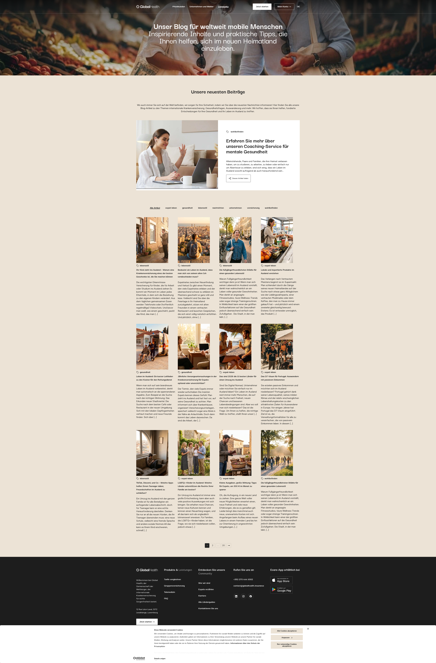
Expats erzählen (206, 589)
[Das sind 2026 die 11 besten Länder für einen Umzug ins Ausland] (235, 347)
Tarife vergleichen (172, 579)
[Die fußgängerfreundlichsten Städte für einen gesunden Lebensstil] (235, 240)
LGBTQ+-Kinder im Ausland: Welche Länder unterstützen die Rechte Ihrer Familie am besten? (195, 486)
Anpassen (286, 638)
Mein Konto (282, 7)
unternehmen (235, 208)
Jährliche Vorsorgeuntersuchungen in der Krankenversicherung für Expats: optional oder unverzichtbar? (197, 379)
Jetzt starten (262, 7)
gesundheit (187, 208)
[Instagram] (243, 596)
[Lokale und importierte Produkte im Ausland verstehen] (277, 240)
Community (223, 7)
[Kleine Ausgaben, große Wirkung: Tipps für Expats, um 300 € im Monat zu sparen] (235, 453)
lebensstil (202, 208)
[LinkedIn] (236, 596)
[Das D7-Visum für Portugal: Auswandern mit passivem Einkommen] (277, 347)
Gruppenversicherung (174, 586)
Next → (229, 545)
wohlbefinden (237, 132)
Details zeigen (159, 658)
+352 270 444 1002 (243, 579)
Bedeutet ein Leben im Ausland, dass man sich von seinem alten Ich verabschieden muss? (195, 273)
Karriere (202, 596)
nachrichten (218, 208)
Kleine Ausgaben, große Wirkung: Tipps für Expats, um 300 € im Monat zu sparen (237, 486)
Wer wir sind (204, 583)
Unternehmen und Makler (201, 7)
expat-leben (171, 208)
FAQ (166, 598)
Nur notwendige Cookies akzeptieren (287, 645)
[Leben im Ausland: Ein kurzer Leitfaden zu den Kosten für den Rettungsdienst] (152, 347)
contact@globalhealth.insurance (248, 586)
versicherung (253, 208)
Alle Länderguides (206, 602)
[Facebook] (250, 596)
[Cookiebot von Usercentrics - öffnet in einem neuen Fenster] (139, 658)
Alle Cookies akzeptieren (287, 631)
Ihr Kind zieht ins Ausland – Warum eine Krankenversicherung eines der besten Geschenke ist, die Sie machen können (155, 273)
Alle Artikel (155, 208)
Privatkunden (178, 7)
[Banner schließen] (308, 629)
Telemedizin (169, 592)
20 (223, 545)
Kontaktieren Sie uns (208, 608)
